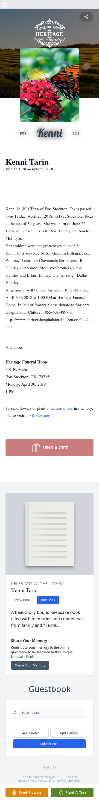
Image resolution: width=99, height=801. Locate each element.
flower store (41, 415)
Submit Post (49, 743)
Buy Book (48, 600)
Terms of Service (62, 781)
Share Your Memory (30, 665)
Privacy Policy (36, 781)
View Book (22, 600)
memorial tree (61, 408)
